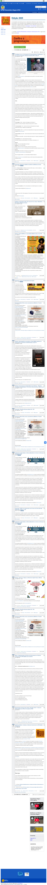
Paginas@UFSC (33, 838)
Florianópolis (23, 160)
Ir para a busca (15, 3)
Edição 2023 (3, 32)
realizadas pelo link (31, 474)
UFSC (31, 840)
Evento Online (23, 337)
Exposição (23, 198)
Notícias (2, 28)
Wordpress (20, 883)
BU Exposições (21, 195)
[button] (38, 794)
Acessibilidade (28, 3)
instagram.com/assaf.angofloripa (20, 152)
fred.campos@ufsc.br (28, 603)
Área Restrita (34, 12)
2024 (21, 790)
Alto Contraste (34, 3)
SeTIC (31, 839)
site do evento (39, 502)
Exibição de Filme (24, 230)
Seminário (28, 160)
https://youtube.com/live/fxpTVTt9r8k (20, 638)
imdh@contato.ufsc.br (28, 403)
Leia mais (41, 160)
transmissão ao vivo (32, 666)
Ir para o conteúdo (3, 3)
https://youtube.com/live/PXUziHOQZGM (21, 327)
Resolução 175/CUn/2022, (31, 25)
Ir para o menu (9, 3)
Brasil (3, 0)
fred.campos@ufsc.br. (20, 600)
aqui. (18, 32)
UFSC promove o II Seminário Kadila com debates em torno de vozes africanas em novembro (29, 330)
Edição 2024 (3, 31)
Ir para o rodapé (21, 3)
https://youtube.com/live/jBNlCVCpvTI (21, 438)
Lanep (22, 461)
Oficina (17, 276)
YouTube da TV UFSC (26, 738)
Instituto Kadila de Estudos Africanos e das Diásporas (19, 307)
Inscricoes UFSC (28, 440)
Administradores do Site (42, 12)
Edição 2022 (3, 34)
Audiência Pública (25, 790)
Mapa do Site (40, 3)
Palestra (17, 383)
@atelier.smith (28, 188)
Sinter (31, 86)
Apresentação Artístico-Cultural (26, 275)
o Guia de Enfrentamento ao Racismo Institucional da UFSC (28, 31)
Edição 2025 (3, 29)
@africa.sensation (21, 76)
